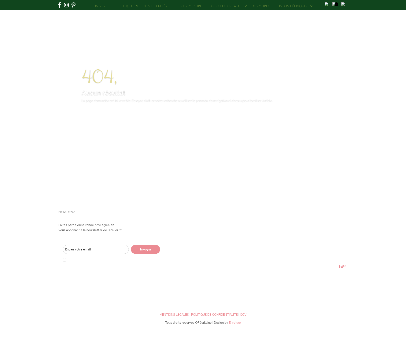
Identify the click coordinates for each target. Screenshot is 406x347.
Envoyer (145, 249)
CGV (243, 314)
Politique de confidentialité (214, 314)
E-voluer (235, 322)
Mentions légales (174, 314)
